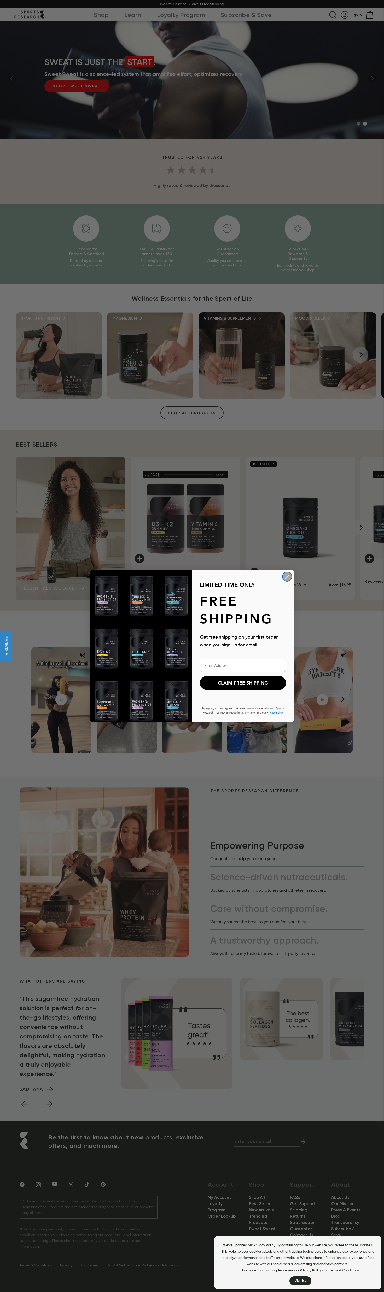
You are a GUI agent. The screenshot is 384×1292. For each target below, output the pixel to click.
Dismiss (300, 1280)
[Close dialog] (287, 576)
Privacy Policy (264, 1245)
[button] (6, 646)
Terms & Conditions (344, 1270)
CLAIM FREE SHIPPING (243, 683)
